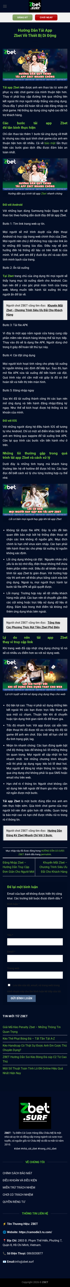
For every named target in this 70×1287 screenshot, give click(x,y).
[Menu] (5, 6)
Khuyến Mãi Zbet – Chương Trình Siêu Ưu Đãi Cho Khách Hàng (53, 867)
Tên (10, 935)
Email (11, 951)
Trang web (13, 968)
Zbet (43, 193)
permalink (46, 854)
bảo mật (50, 143)
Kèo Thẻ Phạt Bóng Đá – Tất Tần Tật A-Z (29, 1038)
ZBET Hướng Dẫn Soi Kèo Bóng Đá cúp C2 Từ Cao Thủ (35, 1059)
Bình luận (13, 904)
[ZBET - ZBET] (35, 6)
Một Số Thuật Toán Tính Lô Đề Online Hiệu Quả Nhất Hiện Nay (33, 1071)
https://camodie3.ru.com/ (35, 1232)
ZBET (7, 1132)
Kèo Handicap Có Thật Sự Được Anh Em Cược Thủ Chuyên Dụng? (35, 1048)
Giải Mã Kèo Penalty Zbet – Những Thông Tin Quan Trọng (32, 1029)
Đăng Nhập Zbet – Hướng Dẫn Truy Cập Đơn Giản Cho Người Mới (18, 867)
